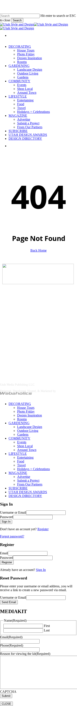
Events (21, 442)
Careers (51, 320)
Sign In (41, 570)
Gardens (22, 434)
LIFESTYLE (18, 453)
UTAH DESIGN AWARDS (28, 492)
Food (20, 461)
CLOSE (6, 703)
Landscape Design (29, 427)
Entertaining (25, 457)
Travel (21, 465)
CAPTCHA (8, 691)
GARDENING (19, 423)
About (4, 320)
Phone (11, 645)
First (47, 626)
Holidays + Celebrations (33, 469)
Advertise (20, 320)
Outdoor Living (27, 430)
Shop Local (25, 446)
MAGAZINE (18, 473)
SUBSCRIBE (18, 488)
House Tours (25, 407)
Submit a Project (28, 480)
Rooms (22, 419)
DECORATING (20, 404)
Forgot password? (12, 536)
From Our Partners (29, 484)
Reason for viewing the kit (25, 654)
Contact (36, 320)
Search (17, 20)
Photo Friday (26, 411)
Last (47, 630)
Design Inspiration (29, 415)
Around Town (26, 450)
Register (43, 529)
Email (11, 637)
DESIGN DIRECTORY (25, 496)
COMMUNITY (19, 438)
